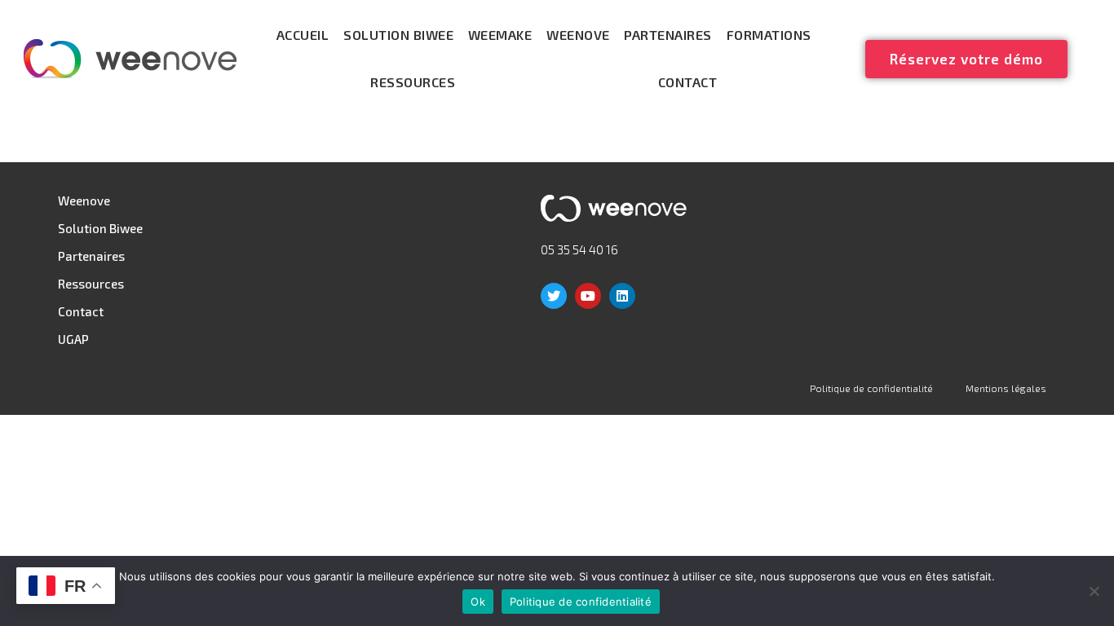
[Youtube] (588, 296)
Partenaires (668, 34)
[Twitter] (554, 296)
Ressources (412, 82)
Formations (769, 34)
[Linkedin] (622, 296)
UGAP (73, 339)
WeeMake (500, 34)
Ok (478, 601)
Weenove (578, 34)
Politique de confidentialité (871, 388)
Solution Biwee (398, 34)
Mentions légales (1006, 388)
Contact (688, 82)
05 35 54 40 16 (579, 249)
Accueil (302, 34)
